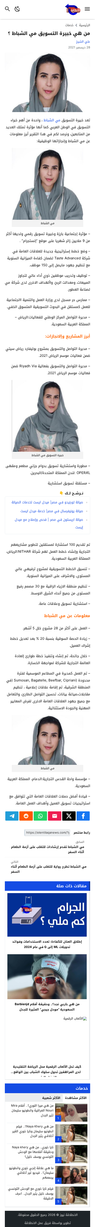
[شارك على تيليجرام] (12, 816)
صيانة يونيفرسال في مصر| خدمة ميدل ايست (52, 511)
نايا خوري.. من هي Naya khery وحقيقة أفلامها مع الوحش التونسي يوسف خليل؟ (32, 1152)
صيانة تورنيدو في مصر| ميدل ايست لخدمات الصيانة (47, 502)
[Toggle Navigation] (88, 9)
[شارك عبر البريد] (54, 816)
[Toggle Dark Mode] (17, 9)
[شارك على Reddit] (26, 816)
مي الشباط (52, 120)
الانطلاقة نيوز (69, 1215)
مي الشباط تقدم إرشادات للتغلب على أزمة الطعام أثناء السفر (47, 847)
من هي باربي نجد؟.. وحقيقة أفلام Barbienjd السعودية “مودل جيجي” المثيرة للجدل (47, 1006)
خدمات (69, 25)
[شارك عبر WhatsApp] (40, 816)
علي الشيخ (83, 41)
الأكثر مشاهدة (76, 1098)
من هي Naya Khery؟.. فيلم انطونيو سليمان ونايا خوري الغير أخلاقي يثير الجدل (32, 1131)
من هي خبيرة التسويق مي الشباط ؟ (49, 33)
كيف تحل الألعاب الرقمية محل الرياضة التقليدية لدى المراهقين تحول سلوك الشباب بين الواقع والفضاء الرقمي (47, 1072)
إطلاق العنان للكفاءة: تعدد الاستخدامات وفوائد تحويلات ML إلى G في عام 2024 (47, 944)
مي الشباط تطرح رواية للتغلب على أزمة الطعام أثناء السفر (48, 867)
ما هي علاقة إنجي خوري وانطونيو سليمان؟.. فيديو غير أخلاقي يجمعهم (31, 1173)
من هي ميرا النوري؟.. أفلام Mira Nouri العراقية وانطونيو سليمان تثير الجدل (32, 1110)
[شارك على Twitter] (68, 816)
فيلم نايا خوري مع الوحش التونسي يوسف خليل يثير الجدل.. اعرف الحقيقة (30, 1193)
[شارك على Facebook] (83, 816)
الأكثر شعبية (51, 1098)
